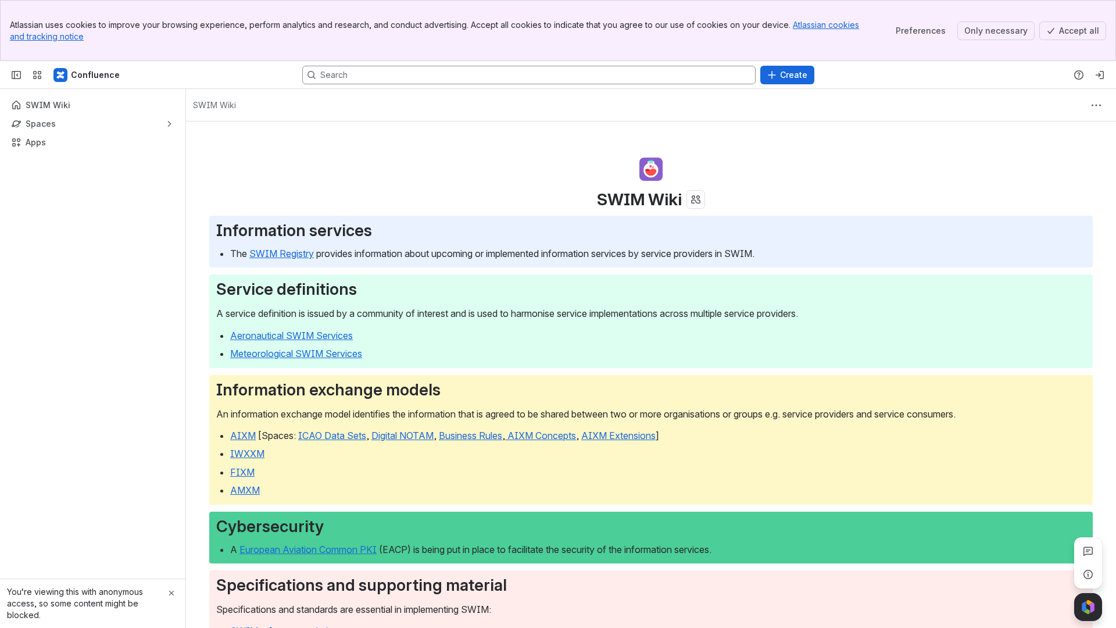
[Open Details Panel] (1088, 574)
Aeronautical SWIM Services (291, 335)
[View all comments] (1088, 551)
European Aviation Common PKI (308, 549)
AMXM (245, 490)
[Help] (1079, 75)
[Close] (171, 593)
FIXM (242, 472)
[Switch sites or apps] (37, 75)
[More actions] (1096, 105)
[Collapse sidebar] (16, 75)
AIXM (243, 435)
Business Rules (470, 435)
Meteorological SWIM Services (296, 353)
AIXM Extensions (618, 435)
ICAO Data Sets (332, 435)
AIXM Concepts (540, 435)
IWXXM (247, 453)
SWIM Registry (281, 253)
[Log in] (1099, 75)
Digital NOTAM (402, 435)
